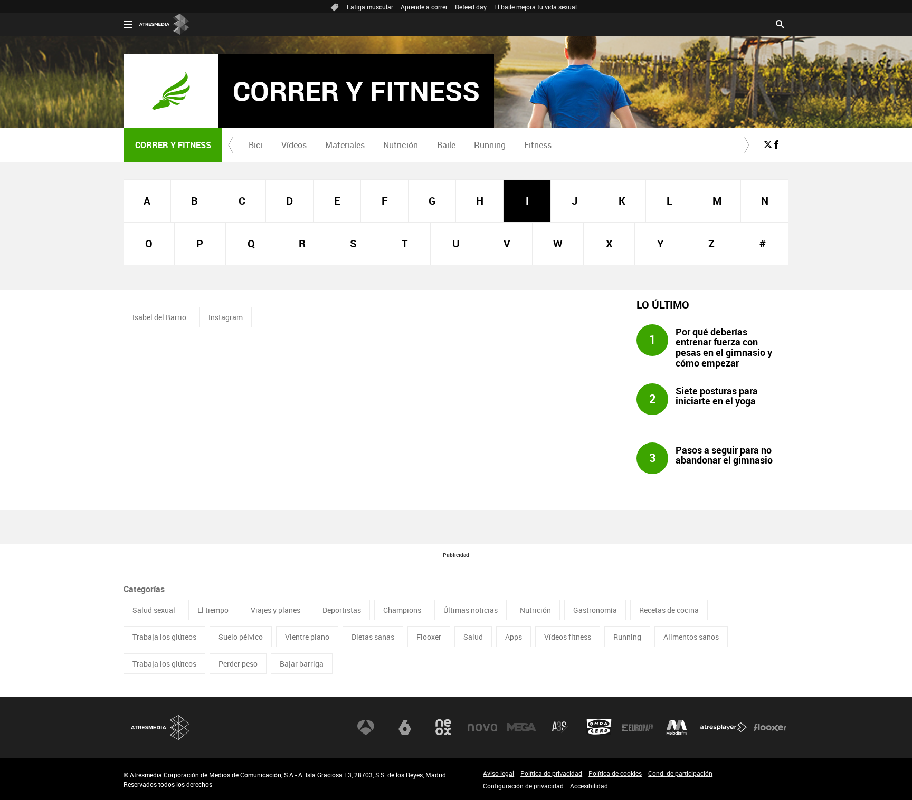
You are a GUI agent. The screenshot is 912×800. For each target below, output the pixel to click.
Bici (256, 145)
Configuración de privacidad (523, 786)
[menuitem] (255, 145)
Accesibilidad (589, 786)
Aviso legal (498, 773)
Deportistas (341, 610)
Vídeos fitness (567, 637)
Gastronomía (595, 610)
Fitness (538, 145)
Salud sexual (153, 610)
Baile (446, 145)
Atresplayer (723, 727)
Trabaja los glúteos (164, 637)
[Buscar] (780, 23)
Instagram (225, 317)
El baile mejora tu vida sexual (535, 7)
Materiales (345, 145)
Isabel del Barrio (159, 317)
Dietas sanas (373, 637)
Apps (513, 637)
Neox (443, 727)
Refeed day (471, 7)
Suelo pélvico (240, 637)
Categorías (144, 589)
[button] (230, 145)
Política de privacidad (551, 773)
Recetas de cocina (669, 610)
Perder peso (238, 664)
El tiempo (213, 610)
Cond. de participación (680, 773)
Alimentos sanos (691, 637)
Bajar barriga (302, 664)
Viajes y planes (275, 610)
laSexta (405, 727)
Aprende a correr (424, 7)
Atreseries (560, 727)
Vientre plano (307, 637)
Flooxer (428, 637)
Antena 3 (366, 727)
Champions (402, 610)
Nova (482, 727)
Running (490, 145)
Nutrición (400, 145)
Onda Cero (599, 727)
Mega (521, 727)
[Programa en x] (768, 144)
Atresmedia (160, 727)
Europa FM (637, 727)
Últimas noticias (470, 610)
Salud (473, 637)
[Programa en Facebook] (776, 144)
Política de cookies (615, 773)
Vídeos (294, 145)
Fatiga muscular (370, 7)
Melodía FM (676, 727)
